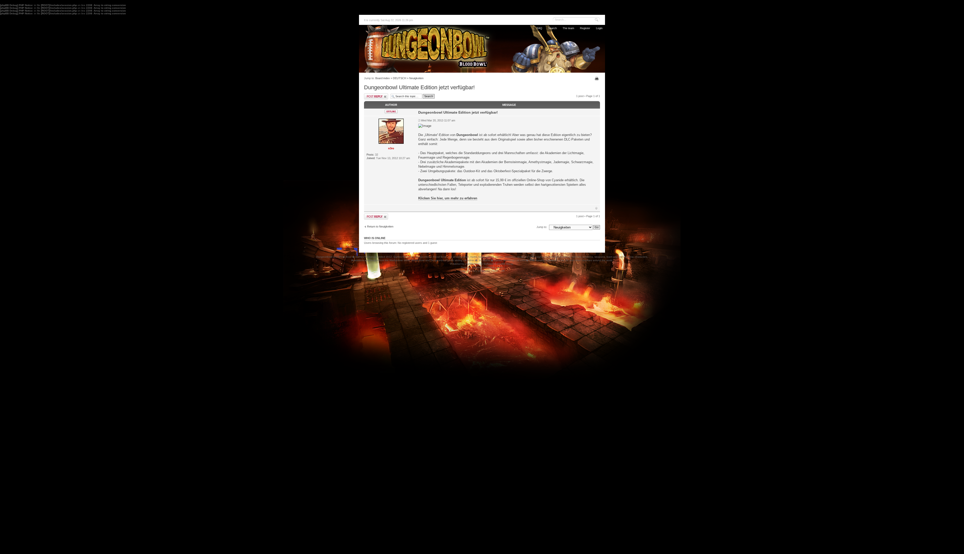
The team (568, 28)
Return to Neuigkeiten (380, 226)
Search (552, 28)
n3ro (391, 148)
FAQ (539, 28)
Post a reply (376, 96)
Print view (597, 78)
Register (585, 28)
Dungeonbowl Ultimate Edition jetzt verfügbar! (419, 87)
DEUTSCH (399, 78)
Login (599, 28)
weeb (499, 267)
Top (596, 208)
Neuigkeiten (416, 78)
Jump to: (541, 226)
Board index (382, 78)
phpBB (469, 263)
